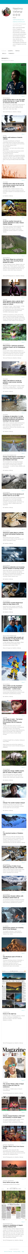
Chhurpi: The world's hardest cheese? (14, 803)
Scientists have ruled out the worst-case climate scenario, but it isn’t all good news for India (13, 185)
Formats (11, 53)
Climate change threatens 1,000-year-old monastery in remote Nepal (14, 1116)
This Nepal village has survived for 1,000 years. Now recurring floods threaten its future (13, 261)
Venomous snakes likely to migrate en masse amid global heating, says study (13, 534)
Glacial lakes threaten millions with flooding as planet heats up (13, 896)
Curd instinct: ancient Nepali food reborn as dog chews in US (13, 603)
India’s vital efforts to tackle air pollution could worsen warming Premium (12, 382)
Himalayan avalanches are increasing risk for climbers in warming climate (13, 567)
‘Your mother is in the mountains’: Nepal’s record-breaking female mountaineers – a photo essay (12, 687)
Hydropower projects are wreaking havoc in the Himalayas (13, 928)
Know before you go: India (11, 1182)
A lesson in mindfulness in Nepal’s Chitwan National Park (13, 1226)
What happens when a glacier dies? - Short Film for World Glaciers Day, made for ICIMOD (14, 302)
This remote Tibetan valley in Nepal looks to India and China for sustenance (13, 1085)
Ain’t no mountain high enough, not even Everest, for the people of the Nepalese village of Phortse (13, 639)
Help (23, 1251)
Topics (17, 50)
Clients (10, 50)
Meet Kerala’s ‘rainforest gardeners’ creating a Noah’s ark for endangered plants (14, 347)
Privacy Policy (16, 1251)
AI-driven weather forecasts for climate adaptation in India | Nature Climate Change (13, 222)
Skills (4, 53)
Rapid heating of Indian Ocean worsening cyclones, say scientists (13, 866)
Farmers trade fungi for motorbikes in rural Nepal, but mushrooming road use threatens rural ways (14, 458)
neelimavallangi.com (18, 19)
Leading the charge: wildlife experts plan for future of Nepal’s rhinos (13, 771)
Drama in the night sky (9, 1014)
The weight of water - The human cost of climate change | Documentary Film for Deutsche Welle (12, 721)
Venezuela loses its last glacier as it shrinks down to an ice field (13, 494)
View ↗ (23, 96)
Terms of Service (8, 1251)
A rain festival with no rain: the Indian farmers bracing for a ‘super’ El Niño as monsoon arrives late (14, 101)
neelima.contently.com (19, 21)
